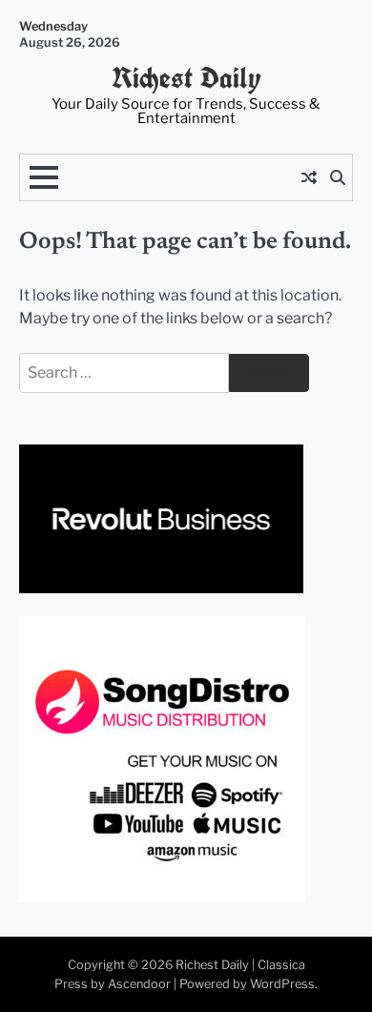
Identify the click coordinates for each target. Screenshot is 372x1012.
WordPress (282, 984)
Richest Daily (186, 77)
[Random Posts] (309, 177)
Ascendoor (139, 984)
